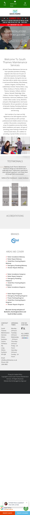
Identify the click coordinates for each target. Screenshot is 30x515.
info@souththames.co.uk (9, 360)
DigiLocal (23, 381)
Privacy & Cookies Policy (15, 374)
